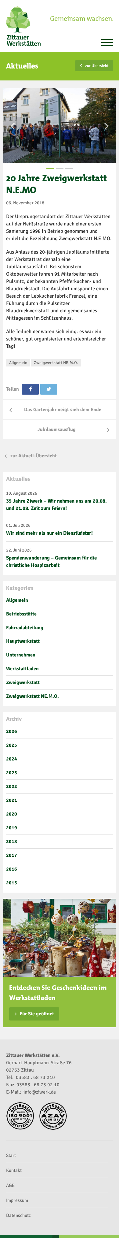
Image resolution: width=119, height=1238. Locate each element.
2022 (11, 786)
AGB (10, 1185)
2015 (11, 883)
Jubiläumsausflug (57, 429)
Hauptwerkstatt (23, 641)
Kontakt (14, 1170)
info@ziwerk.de (39, 1092)
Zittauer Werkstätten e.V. (26, 26)
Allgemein (18, 362)
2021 (11, 800)
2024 (11, 759)
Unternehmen (20, 655)
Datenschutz (18, 1215)
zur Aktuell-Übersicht (33, 456)
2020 (11, 814)
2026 (11, 731)
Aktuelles (18, 479)
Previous (12, 126)
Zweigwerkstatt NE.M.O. (56, 362)
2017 (11, 855)
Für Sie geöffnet (37, 1014)
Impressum (17, 1200)
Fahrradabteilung (24, 628)
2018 (11, 841)
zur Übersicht (97, 65)
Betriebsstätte (21, 614)
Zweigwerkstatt (23, 682)
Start (11, 1155)
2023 (11, 773)
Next (106, 126)
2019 (11, 828)
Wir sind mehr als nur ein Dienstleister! (49, 533)
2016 (11, 869)
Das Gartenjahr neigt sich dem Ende (62, 410)
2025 (11, 745)
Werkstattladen (22, 669)
